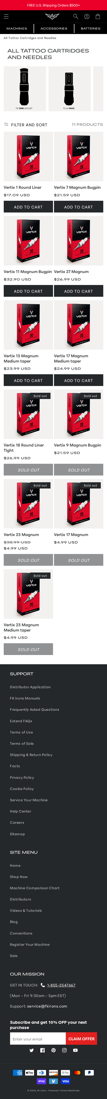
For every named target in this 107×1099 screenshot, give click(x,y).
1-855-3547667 (61, 985)
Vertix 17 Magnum (71, 534)
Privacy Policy (22, 777)
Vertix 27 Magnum (71, 271)
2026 (33, 1090)
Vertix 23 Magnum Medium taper (21, 627)
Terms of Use (21, 732)
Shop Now (19, 876)
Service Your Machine (29, 799)
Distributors (20, 899)
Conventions (21, 933)
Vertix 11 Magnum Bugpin (28, 271)
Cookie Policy (22, 788)
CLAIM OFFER (81, 1038)
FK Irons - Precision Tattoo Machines (58, 1090)
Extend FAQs (21, 720)
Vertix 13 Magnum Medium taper (21, 358)
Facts (15, 765)
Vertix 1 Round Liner (22, 187)
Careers (17, 822)
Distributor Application (30, 686)
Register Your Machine (30, 944)
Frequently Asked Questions (34, 709)
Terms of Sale (22, 743)
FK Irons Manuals (25, 698)
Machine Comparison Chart (34, 887)
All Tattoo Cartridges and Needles (30, 38)
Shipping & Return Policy (31, 754)
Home (15, 865)
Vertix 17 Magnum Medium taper (71, 358)
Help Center (20, 811)
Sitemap (17, 833)
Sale (13, 955)
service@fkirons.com (47, 1005)
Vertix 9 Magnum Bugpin (77, 445)
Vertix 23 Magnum (21, 534)
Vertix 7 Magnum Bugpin (77, 187)
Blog (14, 921)
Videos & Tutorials (26, 910)
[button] (6, 16)
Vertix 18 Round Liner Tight (24, 447)
